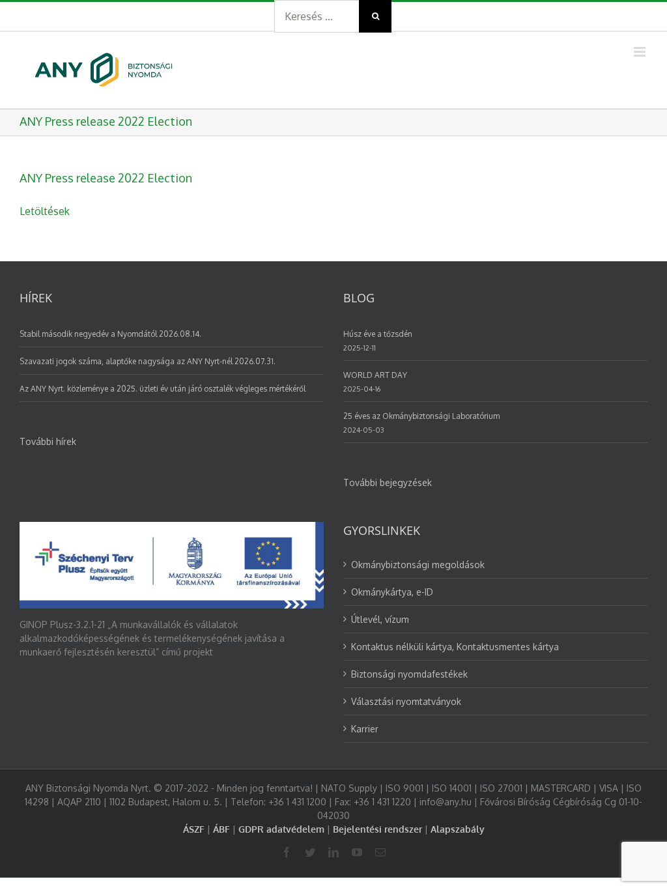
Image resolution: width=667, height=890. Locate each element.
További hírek (48, 441)
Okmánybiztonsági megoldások (418, 564)
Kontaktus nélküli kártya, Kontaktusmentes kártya (455, 646)
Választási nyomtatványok (406, 701)
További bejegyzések (387, 482)
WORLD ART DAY (375, 375)
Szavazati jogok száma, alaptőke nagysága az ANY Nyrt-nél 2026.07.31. (148, 361)
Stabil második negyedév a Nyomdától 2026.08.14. (110, 334)
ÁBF (221, 829)
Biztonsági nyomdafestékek (409, 674)
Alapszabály (458, 829)
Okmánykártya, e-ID (392, 591)
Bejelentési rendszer (377, 829)
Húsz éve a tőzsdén (377, 334)
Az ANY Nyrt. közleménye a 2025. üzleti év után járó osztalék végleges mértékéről (162, 389)
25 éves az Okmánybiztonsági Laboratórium (421, 416)
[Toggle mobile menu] (640, 52)
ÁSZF (194, 829)
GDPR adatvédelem (281, 829)
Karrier (364, 728)
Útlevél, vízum (380, 619)
